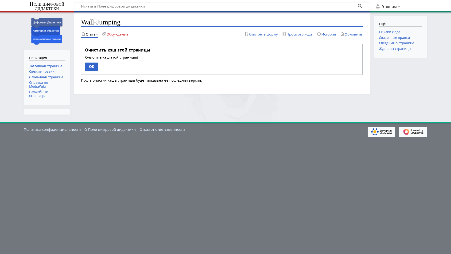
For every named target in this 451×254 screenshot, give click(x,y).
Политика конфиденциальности (52, 129)
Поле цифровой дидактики (47, 6)
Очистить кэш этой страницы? (112, 57)
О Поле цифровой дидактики (110, 129)
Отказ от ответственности (162, 129)
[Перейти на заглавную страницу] (47, 30)
